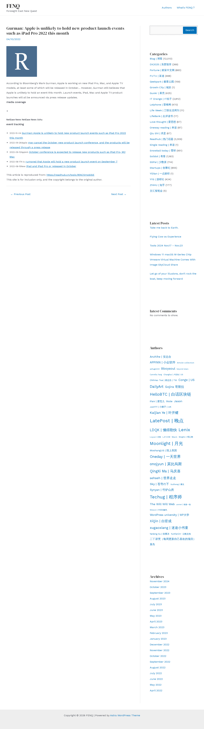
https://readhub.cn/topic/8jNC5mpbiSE (70, 174)
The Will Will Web (162, 504)
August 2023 (157, 598)
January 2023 (158, 638)
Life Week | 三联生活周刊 (164, 110)
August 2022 (157, 667)
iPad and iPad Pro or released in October (51, 166)
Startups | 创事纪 (160, 167)
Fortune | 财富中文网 (162, 70)
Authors (167, 7)
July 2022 (156, 673)
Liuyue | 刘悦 (155, 437)
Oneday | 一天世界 (165, 457)
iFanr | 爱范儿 (157, 401)
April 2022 (156, 690)
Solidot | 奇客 (158, 156)
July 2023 (156, 604)
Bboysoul (168, 368)
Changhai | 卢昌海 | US (173, 374)
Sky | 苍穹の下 (159, 484)
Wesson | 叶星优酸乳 (158, 510)
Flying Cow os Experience (165, 236)
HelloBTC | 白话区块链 (170, 394)
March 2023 (157, 627)
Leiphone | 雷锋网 (160, 104)
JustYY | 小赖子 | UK (160, 407)
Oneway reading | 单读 (163, 127)
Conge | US (186, 380)
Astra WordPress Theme (125, 715)
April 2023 (156, 621)
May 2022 (155, 684)
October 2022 (158, 656)
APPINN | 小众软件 (162, 362)
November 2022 (159, 650)
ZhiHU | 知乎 (157, 185)
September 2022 (160, 661)
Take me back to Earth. (164, 227)
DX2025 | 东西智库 (160, 64)
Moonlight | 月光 (166, 443)
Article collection (185, 362)
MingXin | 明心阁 (186, 437)
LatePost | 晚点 (167, 420)
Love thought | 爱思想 (163, 121)
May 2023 (155, 615)
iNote (169, 401)
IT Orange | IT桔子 (161, 98)
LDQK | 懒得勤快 (163, 430)
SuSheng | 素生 (177, 484)
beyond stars (182, 369)
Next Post (118, 194)
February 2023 (159, 633)
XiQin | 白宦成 (160, 521)
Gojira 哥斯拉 (174, 387)
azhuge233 (155, 369)
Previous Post (20, 194)
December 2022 (159, 644)
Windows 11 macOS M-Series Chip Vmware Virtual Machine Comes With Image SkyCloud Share (172, 259)
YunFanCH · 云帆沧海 (181, 534)
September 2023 (160, 592)
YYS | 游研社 (157, 179)
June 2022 (156, 678)
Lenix (184, 429)
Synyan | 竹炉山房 (162, 489)
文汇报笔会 (156, 190)
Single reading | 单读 (162, 144)
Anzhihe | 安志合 (160, 356)
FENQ (13, 6)
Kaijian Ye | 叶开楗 (164, 413)
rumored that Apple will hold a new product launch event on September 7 (71, 161)
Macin (174, 437)
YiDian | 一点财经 (160, 173)
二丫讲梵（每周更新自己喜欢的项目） (173, 539)
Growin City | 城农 (160, 87)
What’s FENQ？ (186, 7)
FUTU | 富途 (157, 75)
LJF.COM (166, 437)
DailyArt (157, 386)
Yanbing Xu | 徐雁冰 (159, 534)
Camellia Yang (156, 375)
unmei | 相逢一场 (183, 505)
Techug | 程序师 (166, 497)
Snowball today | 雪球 (163, 150)
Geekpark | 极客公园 (162, 81)
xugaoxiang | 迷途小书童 (169, 528)
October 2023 (158, 587)
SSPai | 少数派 (158, 162)
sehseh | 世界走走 (163, 478)
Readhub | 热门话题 (161, 139)
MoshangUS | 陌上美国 (163, 450)
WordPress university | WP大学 (169, 514)
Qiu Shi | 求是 (158, 133)
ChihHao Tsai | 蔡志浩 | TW (163, 380)
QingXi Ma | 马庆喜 (165, 471)
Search (190, 30)
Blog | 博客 (156, 58)
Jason (178, 401)
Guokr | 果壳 (157, 93)
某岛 (152, 544)
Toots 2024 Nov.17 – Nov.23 (166, 245)
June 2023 (156, 610)
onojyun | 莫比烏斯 (166, 464)
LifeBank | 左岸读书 (161, 116)
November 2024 (159, 581)
